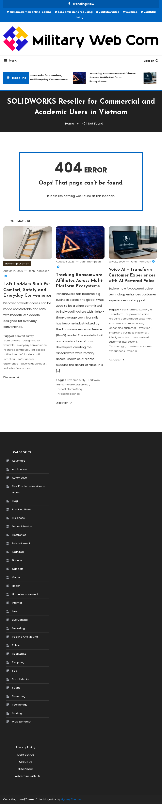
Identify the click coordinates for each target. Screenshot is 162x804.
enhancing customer (122, 328)
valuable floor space (17, 368)
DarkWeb (94, 380)
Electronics (19, 535)
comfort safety (24, 336)
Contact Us (25, 754)
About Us (25, 762)
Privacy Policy (25, 747)
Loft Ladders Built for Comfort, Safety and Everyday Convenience (40, 77)
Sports (16, 688)
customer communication (126, 323)
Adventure (18, 461)
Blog (15, 501)
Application (19, 469)
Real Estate (19, 654)
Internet (17, 603)
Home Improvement (17, 263)
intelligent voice (119, 337)
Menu (13, 60)
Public (16, 645)
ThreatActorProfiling (69, 389)
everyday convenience (32, 345)
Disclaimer (25, 769)
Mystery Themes (71, 799)
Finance (17, 560)
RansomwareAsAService (73, 384)
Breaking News (21, 509)
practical (9, 359)
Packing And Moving (25, 637)
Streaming (18, 696)
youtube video (109, 12)
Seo (14, 671)
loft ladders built (30, 354)
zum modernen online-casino (30, 12)
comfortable (12, 340)
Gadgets (17, 569)
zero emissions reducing (75, 12)
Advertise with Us (27, 776)
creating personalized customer (130, 318)
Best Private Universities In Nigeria (28, 489)
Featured (18, 552)
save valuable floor (33, 363)
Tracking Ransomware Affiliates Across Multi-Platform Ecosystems (110, 77)
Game (16, 577)
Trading (17, 713)
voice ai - (133, 351)
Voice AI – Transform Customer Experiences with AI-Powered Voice (132, 275)
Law (14, 611)
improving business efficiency (128, 333)
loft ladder (10, 354)
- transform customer (134, 309)
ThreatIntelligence (68, 394)
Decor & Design (22, 526)
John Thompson (140, 261)
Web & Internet (21, 721)
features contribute (16, 350)
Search (148, 61)
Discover (9, 377)
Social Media (20, 679)
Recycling (18, 662)
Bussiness (18, 518)
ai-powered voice (137, 314)
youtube (131, 12)
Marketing (18, 628)
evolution (144, 328)
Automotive (19, 478)
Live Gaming (20, 620)
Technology (116, 346)
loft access (38, 350)
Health (16, 586)
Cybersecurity (76, 380)
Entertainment (21, 543)
